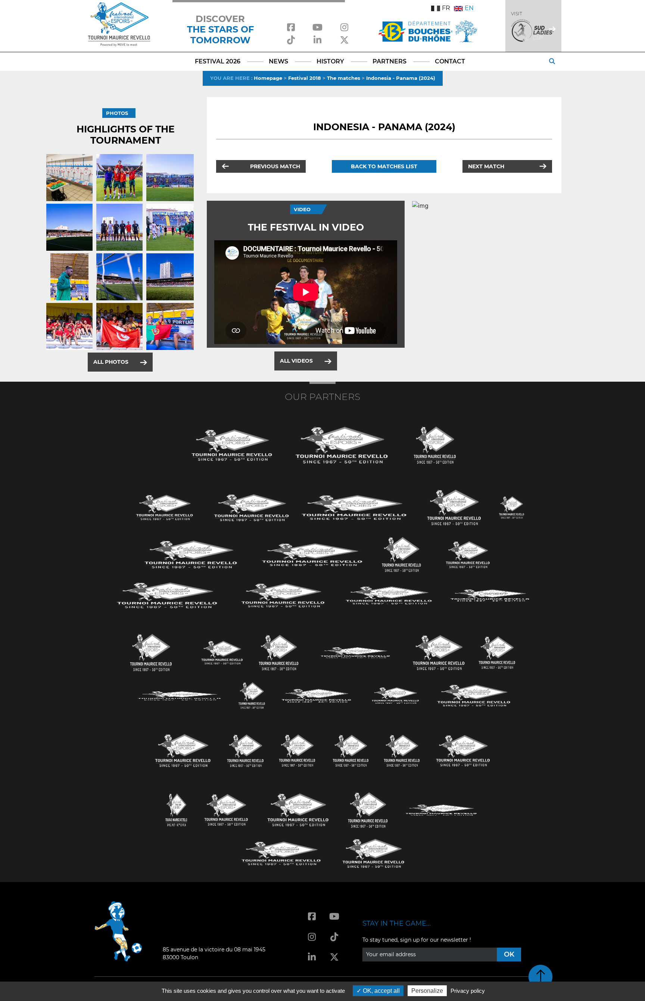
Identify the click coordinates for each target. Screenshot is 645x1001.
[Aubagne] (164, 506)
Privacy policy (468, 991)
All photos (110, 362)
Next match (486, 166)
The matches (343, 78)
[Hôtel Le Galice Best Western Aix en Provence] (183, 750)
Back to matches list (384, 166)
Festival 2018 (304, 78)
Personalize (427, 991)
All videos (296, 360)
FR (446, 8)
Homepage (268, 78)
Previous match (275, 166)
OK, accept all (380, 991)
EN (469, 8)
